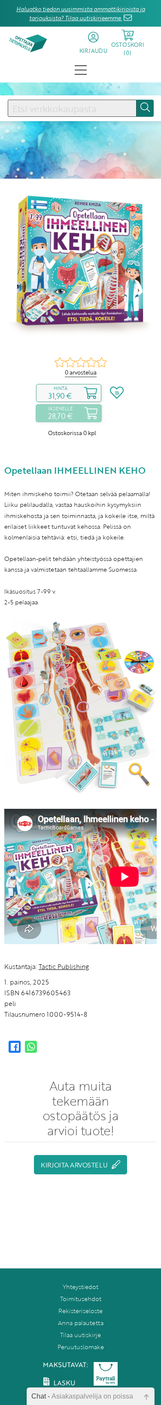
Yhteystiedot (80, 1286)
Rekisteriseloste (80, 1310)
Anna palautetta (80, 1322)
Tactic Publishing (64, 966)
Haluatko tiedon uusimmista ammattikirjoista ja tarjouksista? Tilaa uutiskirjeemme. (80, 13)
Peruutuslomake (81, 1346)
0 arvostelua (81, 372)
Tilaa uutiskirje (80, 1334)
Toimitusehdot (80, 1298)
